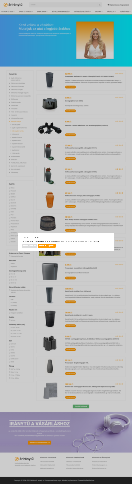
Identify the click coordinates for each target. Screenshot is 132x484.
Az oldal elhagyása (29, 246)
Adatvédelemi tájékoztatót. (84, 241)
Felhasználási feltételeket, (65, 241)
